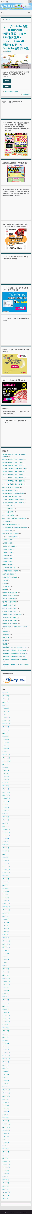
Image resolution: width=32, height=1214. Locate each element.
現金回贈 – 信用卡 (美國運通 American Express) (14, 626)
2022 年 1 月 (5, 863)
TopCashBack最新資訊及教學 (9, 536)
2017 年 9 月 (5, 1024)
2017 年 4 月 (5, 1040)
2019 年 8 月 (5, 953)
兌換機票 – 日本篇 (7, 549)
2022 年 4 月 (5, 854)
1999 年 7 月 (5, 1195)
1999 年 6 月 (5, 1198)
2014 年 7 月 (5, 1139)
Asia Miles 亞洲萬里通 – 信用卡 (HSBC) (12, 465)
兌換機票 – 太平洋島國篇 (8, 546)
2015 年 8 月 (5, 1099)
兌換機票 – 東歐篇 (7, 552)
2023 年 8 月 (5, 804)
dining (11, 91)
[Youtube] (7, 1)
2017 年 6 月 (5, 1034)
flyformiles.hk (15, 1212)
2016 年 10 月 (6, 1059)
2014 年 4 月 (5, 1149)
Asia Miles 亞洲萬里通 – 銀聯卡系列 (11, 496)
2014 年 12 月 (6, 1124)
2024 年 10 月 (6, 761)
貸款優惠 (4, 641)
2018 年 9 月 (5, 987)
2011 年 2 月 (5, 1186)
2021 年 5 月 (5, 888)
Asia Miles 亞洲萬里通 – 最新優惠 (10, 487)
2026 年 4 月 (5, 705)
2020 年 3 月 (5, 931)
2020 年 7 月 (5, 919)
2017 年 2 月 (5, 1046)
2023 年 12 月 (6, 792)
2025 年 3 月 (5, 745)
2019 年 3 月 (5, 969)
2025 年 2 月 (5, 748)
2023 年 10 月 (6, 798)
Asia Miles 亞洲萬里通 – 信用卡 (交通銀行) (13, 499)
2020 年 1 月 (5, 938)
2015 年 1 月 (5, 1121)
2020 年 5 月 (5, 925)
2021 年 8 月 (5, 879)
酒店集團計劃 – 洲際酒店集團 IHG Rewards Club (14, 653)
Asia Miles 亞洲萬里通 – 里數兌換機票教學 (13, 493)
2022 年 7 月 (5, 844)
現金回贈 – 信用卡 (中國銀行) (9, 608)
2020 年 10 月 (6, 910)
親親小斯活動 (5, 637)
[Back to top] (28, 1210)
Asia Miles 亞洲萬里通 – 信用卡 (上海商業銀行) (14, 468)
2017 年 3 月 (5, 1043)
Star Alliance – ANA (7, 530)
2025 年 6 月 (5, 736)
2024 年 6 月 (5, 773)
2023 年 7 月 (5, 807)
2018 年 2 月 (5, 1009)
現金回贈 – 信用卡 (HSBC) (9, 602)
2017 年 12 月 (6, 1015)
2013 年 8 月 (5, 1173)
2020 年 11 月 (6, 907)
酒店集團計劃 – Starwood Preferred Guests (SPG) (14, 647)
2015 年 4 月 (5, 1111)
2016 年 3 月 (5, 1080)
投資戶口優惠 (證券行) (8, 574)
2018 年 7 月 (5, 993)
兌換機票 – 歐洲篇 (7, 555)
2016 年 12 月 (6, 1052)
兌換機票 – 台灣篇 (7, 543)
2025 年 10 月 (6, 723)
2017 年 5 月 (5, 1037)
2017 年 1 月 (5, 1049)
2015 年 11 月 (6, 1093)
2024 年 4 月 (5, 779)
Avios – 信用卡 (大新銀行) (8, 515)
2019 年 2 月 (5, 972)
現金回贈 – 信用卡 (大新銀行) (9, 611)
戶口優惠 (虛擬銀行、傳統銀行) (10, 571)
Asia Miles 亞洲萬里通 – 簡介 (9, 490)
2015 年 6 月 (5, 1105)
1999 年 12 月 (6, 1192)
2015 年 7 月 (5, 1102)
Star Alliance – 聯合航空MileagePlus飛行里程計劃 (14, 527)
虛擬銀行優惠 (5, 634)
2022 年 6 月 (5, 848)
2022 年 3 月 (5, 857)
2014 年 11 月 (6, 1127)
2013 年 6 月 (5, 1180)
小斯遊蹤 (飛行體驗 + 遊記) (9, 567)
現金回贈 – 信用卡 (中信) (8, 605)
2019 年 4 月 (5, 965)
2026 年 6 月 (5, 699)
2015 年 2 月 (5, 1117)
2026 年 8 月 (5, 692)
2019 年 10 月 (6, 947)
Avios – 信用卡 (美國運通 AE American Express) (14, 518)
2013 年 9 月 (5, 1170)
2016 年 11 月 (6, 1055)
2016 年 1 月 (5, 1086)
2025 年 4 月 (5, 742)
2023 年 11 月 (6, 795)
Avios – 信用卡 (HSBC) (8, 505)
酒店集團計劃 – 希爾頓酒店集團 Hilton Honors (14, 650)
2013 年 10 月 (6, 1167)
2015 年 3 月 (5, 1114)
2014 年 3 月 (5, 1152)
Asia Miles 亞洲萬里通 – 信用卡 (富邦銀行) (13, 474)
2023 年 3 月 (5, 820)
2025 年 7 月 (5, 733)
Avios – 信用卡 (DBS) (7, 512)
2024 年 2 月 (5, 786)
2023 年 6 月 (5, 810)
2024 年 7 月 (5, 770)
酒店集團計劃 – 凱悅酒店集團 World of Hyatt (14, 656)
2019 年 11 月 (6, 944)
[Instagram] (4, 1)
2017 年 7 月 (5, 1031)
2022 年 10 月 (6, 835)
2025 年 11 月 (6, 720)
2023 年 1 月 (5, 826)
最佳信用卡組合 (6, 586)
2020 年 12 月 (6, 903)
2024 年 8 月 (5, 767)
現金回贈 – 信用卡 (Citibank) (9, 595)
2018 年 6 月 (5, 996)
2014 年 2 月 (5, 1155)
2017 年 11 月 (6, 1018)
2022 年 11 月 (6, 832)
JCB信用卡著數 (6, 521)
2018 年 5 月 (5, 1000)
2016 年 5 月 (5, 1074)
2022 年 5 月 (5, 851)
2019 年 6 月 (5, 959)
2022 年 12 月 (6, 829)
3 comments (26, 94)
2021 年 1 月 (5, 900)
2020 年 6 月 (5, 922)
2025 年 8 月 (5, 730)
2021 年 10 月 (6, 872)
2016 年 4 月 (5, 1077)
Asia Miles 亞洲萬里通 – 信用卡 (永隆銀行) (13, 481)
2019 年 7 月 (5, 956)
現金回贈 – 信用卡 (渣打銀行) (9, 623)
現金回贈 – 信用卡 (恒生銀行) (9, 592)
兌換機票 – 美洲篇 (7, 561)
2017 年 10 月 (6, 1021)
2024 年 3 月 (5, 782)
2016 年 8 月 (5, 1065)
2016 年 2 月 (5, 1083)
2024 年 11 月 (6, 758)
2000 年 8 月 (5, 1189)
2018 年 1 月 (5, 1012)
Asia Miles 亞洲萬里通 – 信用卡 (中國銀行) (13, 471)
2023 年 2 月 (5, 823)
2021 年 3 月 (5, 894)
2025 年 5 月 (5, 739)
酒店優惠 (4, 644)
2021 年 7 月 (5, 882)
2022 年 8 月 (5, 841)
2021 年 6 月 (5, 885)
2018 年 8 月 (5, 990)
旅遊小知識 (5, 580)
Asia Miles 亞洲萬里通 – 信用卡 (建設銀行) (13, 502)
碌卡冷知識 (5, 631)
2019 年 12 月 (6, 941)
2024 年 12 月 (6, 755)
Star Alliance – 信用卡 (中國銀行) (10, 533)
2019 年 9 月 (5, 950)
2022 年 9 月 (5, 838)
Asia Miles (7, 91)
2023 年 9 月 (5, 801)
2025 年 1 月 (5, 751)
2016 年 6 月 (5, 1071)
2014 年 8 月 (5, 1136)
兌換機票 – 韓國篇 (7, 564)
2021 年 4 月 (5, 891)
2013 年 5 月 (5, 1183)
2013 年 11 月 (6, 1164)
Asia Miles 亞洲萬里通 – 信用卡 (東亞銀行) (13, 477)
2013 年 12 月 (6, 1161)
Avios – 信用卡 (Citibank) (8, 509)
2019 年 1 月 (5, 975)
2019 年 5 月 (5, 962)
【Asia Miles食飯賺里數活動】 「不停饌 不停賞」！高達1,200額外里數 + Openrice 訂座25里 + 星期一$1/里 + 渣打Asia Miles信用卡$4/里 (16, 37)
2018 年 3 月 (5, 1006)
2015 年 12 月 (6, 1090)
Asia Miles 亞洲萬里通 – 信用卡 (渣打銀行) (13, 484)
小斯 (2, 12)
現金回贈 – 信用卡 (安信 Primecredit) (11, 614)
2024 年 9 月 (5, 764)
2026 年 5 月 (5, 702)
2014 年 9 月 (5, 1133)
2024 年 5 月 (5, 776)
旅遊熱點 (4, 583)
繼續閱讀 (7, 80)
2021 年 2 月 (5, 897)
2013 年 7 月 (5, 1176)
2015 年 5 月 (5, 1108)
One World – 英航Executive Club (10, 524)
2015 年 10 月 (6, 1096)
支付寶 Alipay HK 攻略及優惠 (9, 577)
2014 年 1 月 (5, 1158)
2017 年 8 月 (5, 1028)
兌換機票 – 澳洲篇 (7, 558)
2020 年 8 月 (5, 916)
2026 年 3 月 (5, 708)
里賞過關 (16, 91)
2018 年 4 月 (5, 1003)
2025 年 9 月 (5, 727)
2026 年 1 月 (5, 714)
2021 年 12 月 (6, 866)
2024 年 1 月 (5, 789)
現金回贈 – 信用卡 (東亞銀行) (9, 620)
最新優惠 (9, 51)
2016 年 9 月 (5, 1062)
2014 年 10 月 (6, 1130)
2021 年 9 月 (5, 875)
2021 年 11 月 (6, 869)
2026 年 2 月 (5, 711)
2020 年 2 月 (5, 934)
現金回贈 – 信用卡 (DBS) (8, 598)
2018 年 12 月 (6, 978)
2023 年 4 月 (5, 817)
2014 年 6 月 (5, 1142)
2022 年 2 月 (5, 860)
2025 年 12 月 (6, 717)
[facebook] (1, 1)
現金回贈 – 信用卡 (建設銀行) (9, 617)
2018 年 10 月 (6, 984)
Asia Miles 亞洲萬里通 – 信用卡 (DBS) (12, 462)
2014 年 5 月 (5, 1145)
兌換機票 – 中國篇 (7, 540)
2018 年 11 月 (6, 981)
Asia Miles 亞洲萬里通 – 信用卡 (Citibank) (12, 459)
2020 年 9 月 (5, 913)
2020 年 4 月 (5, 928)
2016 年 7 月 (5, 1068)
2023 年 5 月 (5, 813)
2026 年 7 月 (5, 696)
